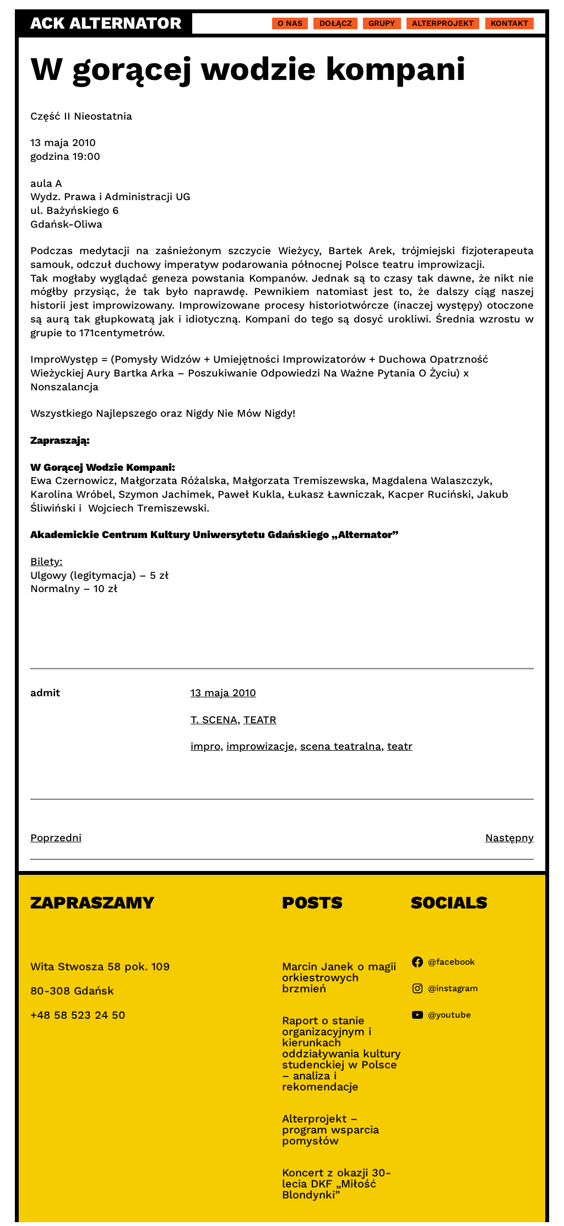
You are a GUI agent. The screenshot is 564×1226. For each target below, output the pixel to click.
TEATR (259, 719)
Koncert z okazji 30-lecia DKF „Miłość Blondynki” (336, 1183)
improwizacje (260, 746)
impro (205, 746)
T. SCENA (214, 719)
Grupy (381, 23)
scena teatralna (340, 746)
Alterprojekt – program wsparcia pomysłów (330, 1129)
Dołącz (335, 23)
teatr (400, 746)
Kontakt (509, 23)
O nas (290, 23)
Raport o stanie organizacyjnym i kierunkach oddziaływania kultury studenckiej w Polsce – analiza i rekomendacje (341, 1053)
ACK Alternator (105, 22)
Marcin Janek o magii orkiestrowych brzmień (339, 977)
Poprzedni (56, 837)
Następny (509, 837)
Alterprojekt (443, 23)
